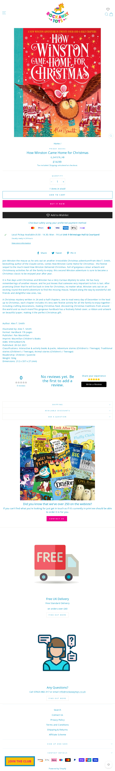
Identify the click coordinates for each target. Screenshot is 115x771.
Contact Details (58, 753)
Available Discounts (57, 411)
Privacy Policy (57, 719)
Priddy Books (57, 149)
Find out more (57, 615)
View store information (21, 243)
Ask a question (57, 417)
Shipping (53, 165)
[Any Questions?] (57, 653)
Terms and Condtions (57, 724)
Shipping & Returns (57, 729)
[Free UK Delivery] (57, 564)
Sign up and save (57, 744)
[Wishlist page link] (107, 9)
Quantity (57, 176)
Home (57, 143)
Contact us (56, 519)
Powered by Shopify (57, 768)
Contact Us (57, 714)
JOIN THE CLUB (19, 761)
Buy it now (57, 204)
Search (57, 709)
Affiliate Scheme (57, 734)
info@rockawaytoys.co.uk (72, 691)
